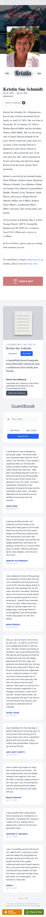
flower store (32, 263)
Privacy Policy (16, 906)
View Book (12, 353)
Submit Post (23, 436)
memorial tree (33, 259)
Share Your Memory (16, 393)
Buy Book (27, 353)
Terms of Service (30, 906)
